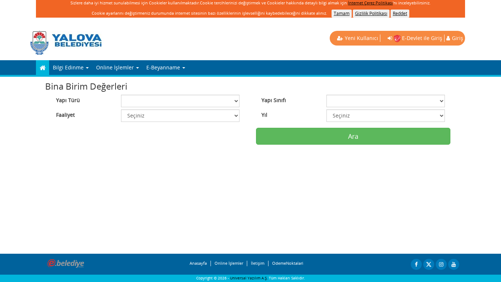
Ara (353, 136)
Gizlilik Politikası (371, 13)
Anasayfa (198, 263)
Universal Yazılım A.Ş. (249, 278)
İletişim (257, 263)
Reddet (400, 13)
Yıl (264, 114)
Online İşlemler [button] (115, 67)
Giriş (457, 38)
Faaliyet (65, 114)
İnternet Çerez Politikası (370, 3)
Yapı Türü (68, 100)
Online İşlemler (229, 263)
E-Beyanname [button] (164, 67)
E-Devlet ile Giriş (421, 38)
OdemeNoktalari (287, 263)
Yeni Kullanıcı (361, 38)
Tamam (342, 13)
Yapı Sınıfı (274, 100)
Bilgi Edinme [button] (69, 67)
